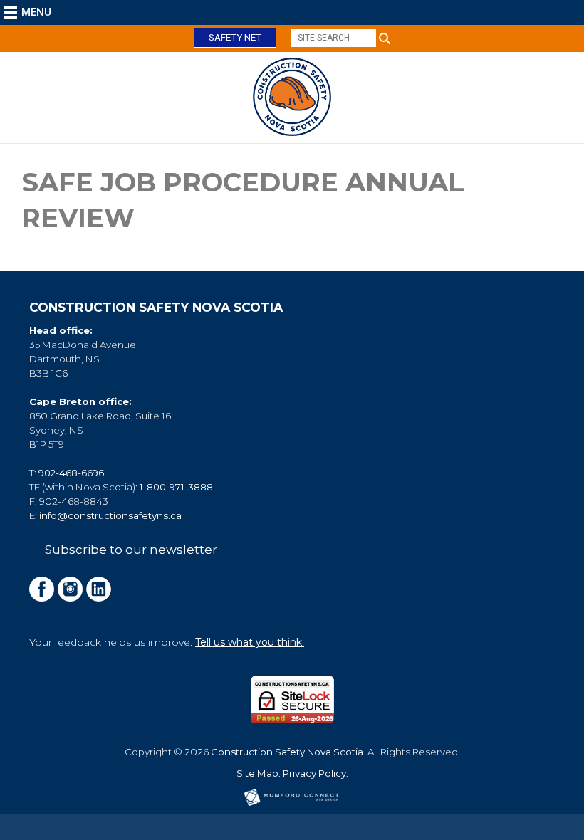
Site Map (257, 773)
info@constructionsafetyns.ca (110, 515)
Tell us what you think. (249, 642)
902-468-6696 (71, 472)
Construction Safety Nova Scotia (287, 751)
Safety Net (235, 37)
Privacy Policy (314, 773)
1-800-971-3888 (176, 487)
